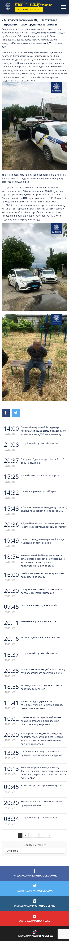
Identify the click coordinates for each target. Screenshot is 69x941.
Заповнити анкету (29, 9)
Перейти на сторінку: (34, 844)
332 (42, 835)
